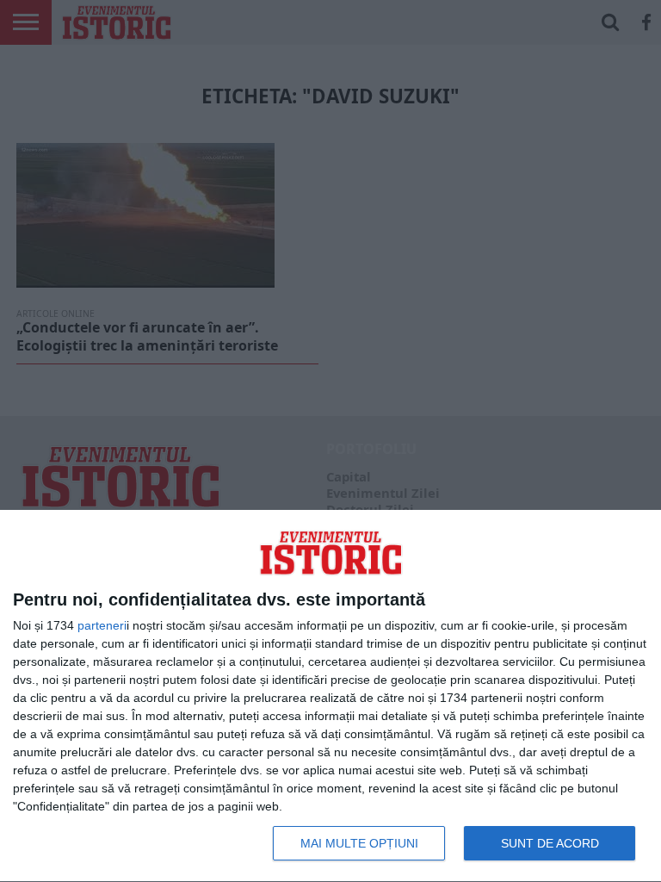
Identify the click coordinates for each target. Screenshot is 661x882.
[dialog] (330, 696)
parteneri (102, 625)
